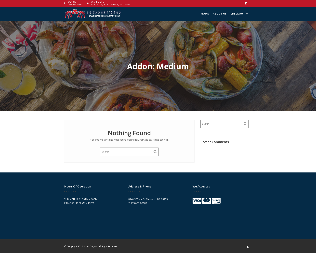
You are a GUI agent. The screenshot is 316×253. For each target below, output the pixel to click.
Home (205, 13)
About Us (220, 13)
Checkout (238, 13)
